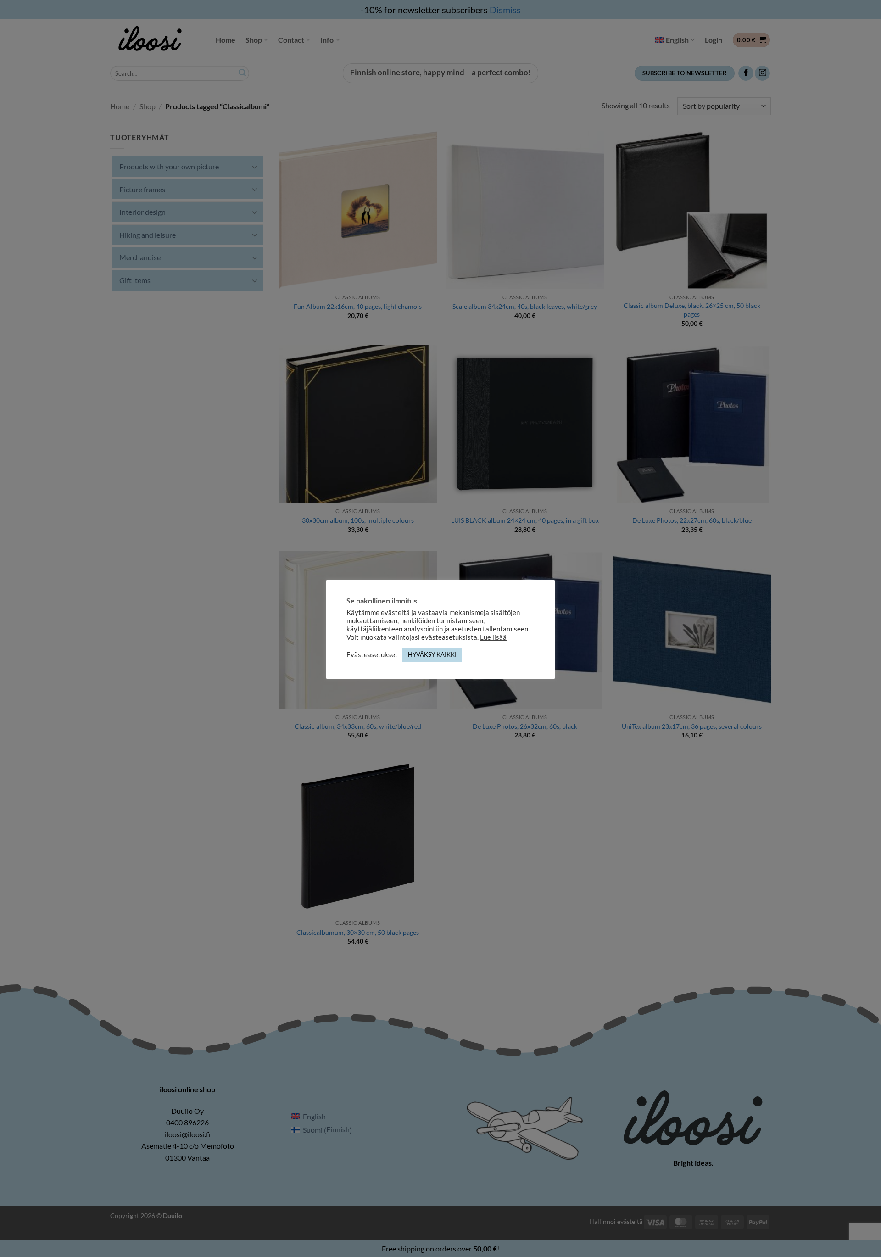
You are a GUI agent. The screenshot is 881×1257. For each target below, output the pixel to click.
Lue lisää (493, 637)
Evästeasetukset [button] (372, 655)
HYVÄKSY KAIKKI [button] (432, 654)
